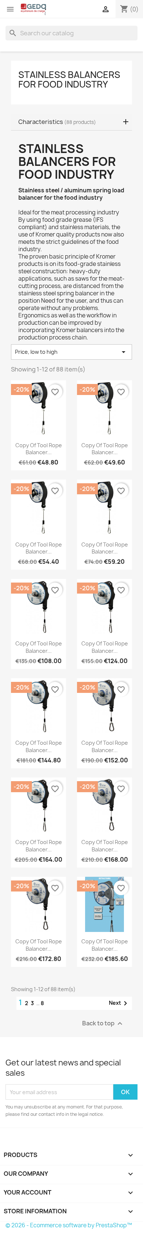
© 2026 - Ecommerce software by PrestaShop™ (69, 1225)
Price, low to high (71, 352)
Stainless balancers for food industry (69, 79)
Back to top (103, 1023)
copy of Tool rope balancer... (38, 449)
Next (119, 1003)
